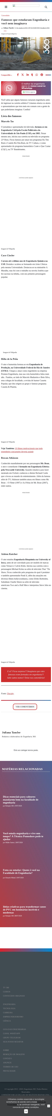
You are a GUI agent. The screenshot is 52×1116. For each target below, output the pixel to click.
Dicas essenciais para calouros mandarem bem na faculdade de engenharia (20, 799)
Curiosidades (5, 15)
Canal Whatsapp (11, 1034)
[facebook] (18, 75)
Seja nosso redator (13, 1042)
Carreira (8, 1013)
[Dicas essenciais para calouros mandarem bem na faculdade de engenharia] (25, 785)
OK (26, 1111)
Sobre (6, 1050)
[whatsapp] (28, 75)
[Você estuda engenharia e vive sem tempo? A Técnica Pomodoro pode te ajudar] (25, 822)
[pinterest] (42, 75)
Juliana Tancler (11, 732)
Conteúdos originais (14, 996)
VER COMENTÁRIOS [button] (25, 707)
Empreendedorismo (13, 1017)
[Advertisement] (26, 166)
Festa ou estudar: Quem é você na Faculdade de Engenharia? (21, 871)
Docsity (10, 693)
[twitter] (22, 75)
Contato (7, 1059)
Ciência (7, 1021)
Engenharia (9, 1004)
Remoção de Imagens (14, 1054)
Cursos (6, 992)
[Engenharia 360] (26, 6)
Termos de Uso (10, 1067)
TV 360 (6, 988)
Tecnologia (9, 1008)
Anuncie (7, 1063)
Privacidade (9, 1071)
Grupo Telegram (11, 1038)
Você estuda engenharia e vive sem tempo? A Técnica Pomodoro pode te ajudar (23, 836)
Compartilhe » (6, 75)
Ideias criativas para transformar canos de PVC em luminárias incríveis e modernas (24, 909)
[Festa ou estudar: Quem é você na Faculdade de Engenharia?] (25, 858)
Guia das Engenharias (14, 1029)
